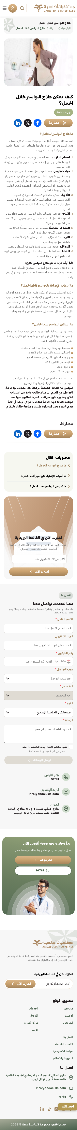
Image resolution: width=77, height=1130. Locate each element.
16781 (55, 779)
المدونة (34, 1015)
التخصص (66, 686)
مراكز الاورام (31, 1023)
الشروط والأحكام (63, 1058)
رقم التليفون (64, 653)
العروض (68, 1023)
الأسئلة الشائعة (64, 1044)
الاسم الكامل (64, 619)
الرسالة (68, 720)
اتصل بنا (68, 1037)
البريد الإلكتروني (64, 636)
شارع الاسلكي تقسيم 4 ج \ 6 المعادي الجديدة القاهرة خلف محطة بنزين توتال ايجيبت (33, 811)
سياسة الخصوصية (63, 1051)
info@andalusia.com (44, 794)
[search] (22, 8)
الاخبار (34, 1030)
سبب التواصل (64, 669)
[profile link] (56, 1109)
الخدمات (33, 1008)
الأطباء (69, 1015)
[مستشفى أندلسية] (54, 8)
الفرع (69, 703)
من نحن (68, 1008)
